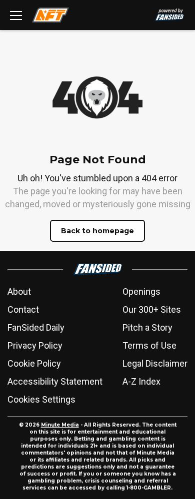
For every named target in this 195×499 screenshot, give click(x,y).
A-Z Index (141, 381)
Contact (23, 309)
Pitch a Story (147, 327)
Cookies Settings (42, 399)
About (19, 291)
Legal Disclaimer (155, 363)
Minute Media (60, 425)
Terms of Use (149, 345)
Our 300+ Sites (151, 309)
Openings (141, 291)
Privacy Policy (35, 345)
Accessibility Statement (55, 381)
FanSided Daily (36, 327)
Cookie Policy (34, 363)
